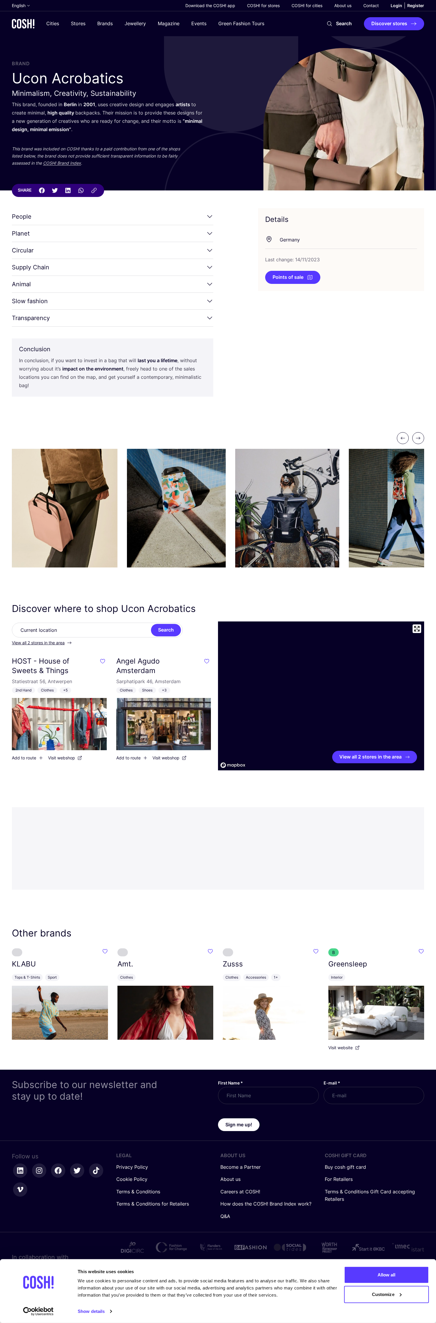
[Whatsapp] (80, 190)
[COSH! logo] (23, 23)
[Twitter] (54, 190)
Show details (91, 1311)
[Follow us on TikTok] (96, 1170)
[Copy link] (94, 190)
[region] (321, 695)
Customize (383, 1294)
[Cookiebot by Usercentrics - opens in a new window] (38, 1311)
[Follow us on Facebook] (58, 1170)
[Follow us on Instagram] (39, 1170)
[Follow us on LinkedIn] (20, 1170)
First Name (230, 1082)
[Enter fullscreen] (417, 628)
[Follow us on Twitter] (77, 1170)
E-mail (332, 1082)
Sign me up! (238, 1125)
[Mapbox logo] (233, 765)
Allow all (387, 1274)
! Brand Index (62, 163)
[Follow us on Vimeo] (20, 1189)
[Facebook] (41, 190)
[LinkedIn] (67, 190)
